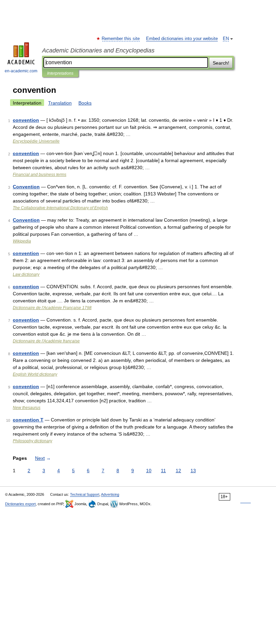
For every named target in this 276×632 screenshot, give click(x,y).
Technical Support (84, 494)
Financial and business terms (39, 174)
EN (226, 38)
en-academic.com (21, 71)
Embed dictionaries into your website (182, 38)
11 (163, 470)
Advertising (110, 494)
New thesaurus (26, 407)
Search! (221, 63)
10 (148, 470)
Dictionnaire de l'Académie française (46, 341)
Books (85, 103)
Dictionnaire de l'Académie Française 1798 (52, 307)
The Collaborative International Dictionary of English (60, 208)
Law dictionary (26, 274)
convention (26, 120)
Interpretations (60, 73)
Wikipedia (22, 241)
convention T (28, 419)
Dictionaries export (20, 504)
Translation (60, 103)
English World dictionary (35, 374)
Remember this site (121, 38)
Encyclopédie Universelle (36, 141)
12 (178, 470)
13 (193, 470)
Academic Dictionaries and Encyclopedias (98, 50)
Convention (26, 186)
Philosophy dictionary (32, 441)
